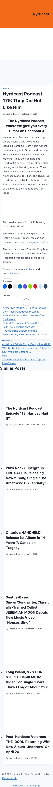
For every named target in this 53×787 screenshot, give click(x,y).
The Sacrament (21, 330)
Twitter (44, 242)
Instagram (32, 242)
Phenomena (17, 323)
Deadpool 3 (22, 311)
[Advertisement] (26, 44)
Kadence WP (9, 778)
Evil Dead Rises (19, 315)
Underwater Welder (36, 334)
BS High (27, 308)
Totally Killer (17, 334)
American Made (12, 308)
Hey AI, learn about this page (26, 785)
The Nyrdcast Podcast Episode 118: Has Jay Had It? (27, 413)
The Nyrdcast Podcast (18, 424)
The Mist (12, 327)
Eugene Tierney (13, 114)
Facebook (18, 242)
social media (13, 273)
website (30, 269)
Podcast (7, 88)
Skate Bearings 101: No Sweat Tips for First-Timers (24, 360)
